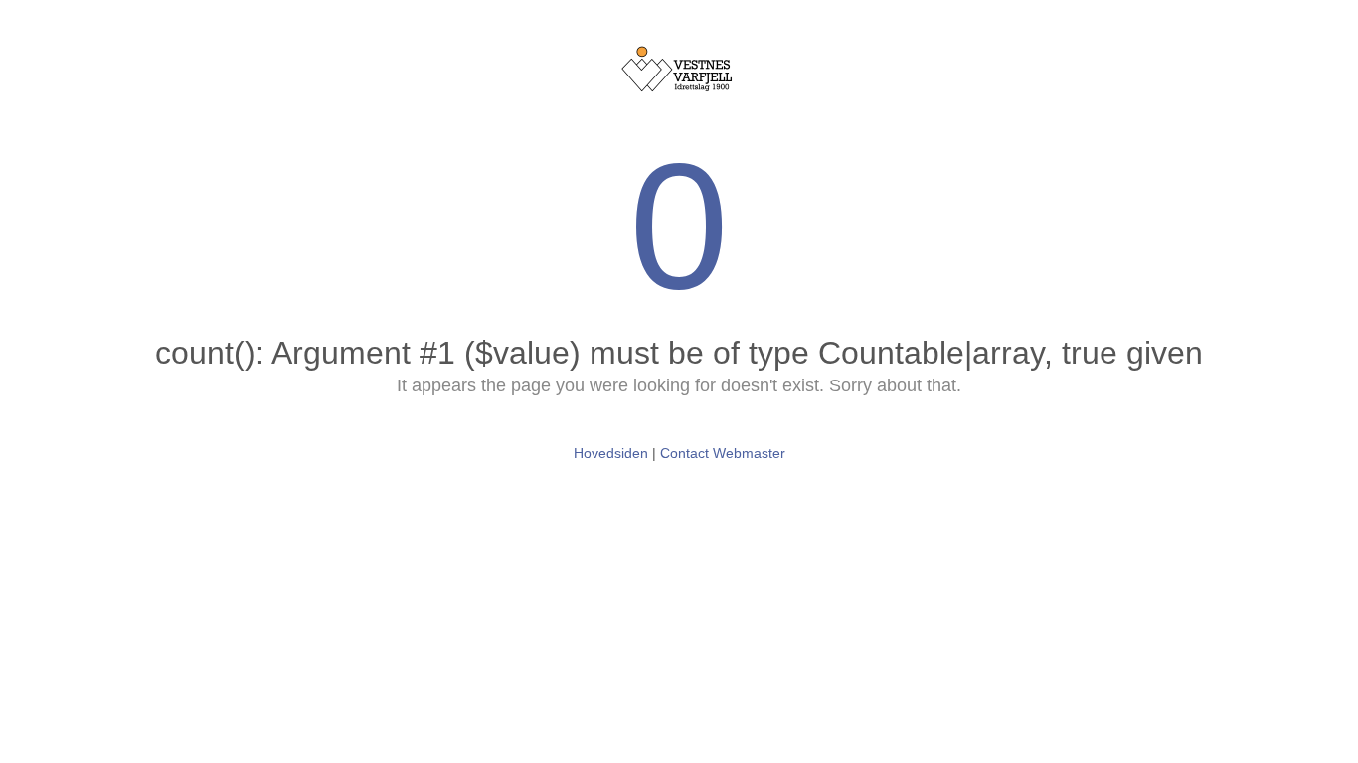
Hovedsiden (611, 453)
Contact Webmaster (722, 453)
